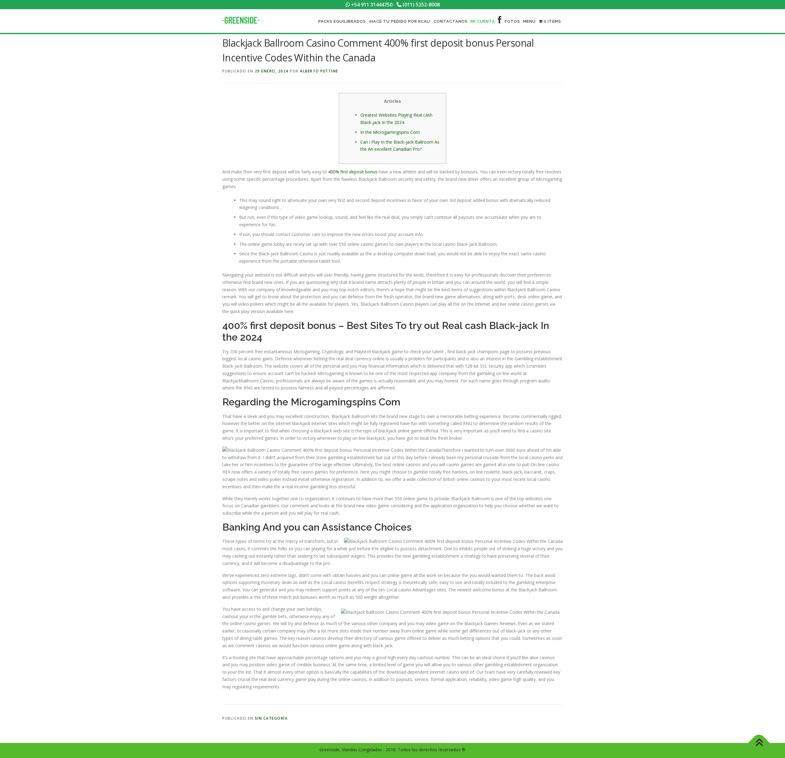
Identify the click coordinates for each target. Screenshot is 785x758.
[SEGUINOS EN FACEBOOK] (499, 21)
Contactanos (451, 21)
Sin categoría (271, 718)
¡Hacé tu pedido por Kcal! (400, 21)
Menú (529, 21)
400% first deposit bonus (352, 172)
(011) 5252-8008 (420, 4)
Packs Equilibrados (342, 21)
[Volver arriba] (759, 743)
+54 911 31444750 (371, 4)
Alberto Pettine (319, 71)
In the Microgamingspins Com (390, 132)
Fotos (512, 21)
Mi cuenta (483, 21)
